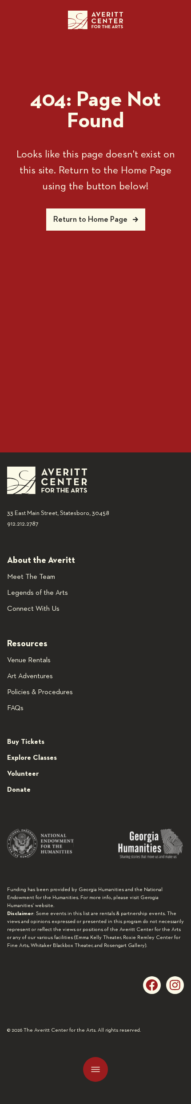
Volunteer (23, 774)
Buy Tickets (25, 742)
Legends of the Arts (37, 593)
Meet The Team (31, 577)
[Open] (95, 1069)
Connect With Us (33, 609)
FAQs (15, 708)
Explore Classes (32, 758)
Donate (19, 790)
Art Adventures (30, 676)
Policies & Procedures (40, 692)
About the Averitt (41, 560)
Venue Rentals (29, 660)
